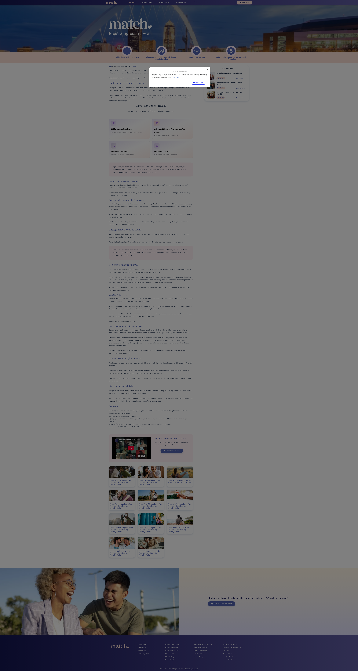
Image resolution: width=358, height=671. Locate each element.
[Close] (207, 69)
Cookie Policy (175, 77)
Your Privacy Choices (198, 82)
